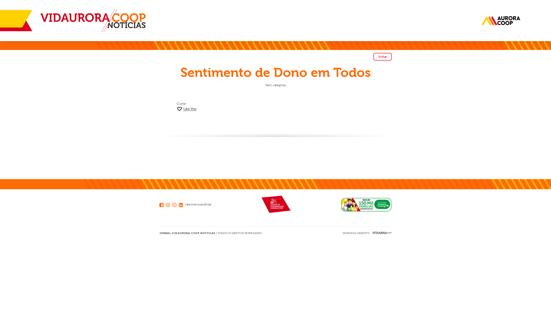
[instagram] (169, 204)
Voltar (382, 57)
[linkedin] (182, 204)
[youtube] (175, 204)
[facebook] (162, 204)
